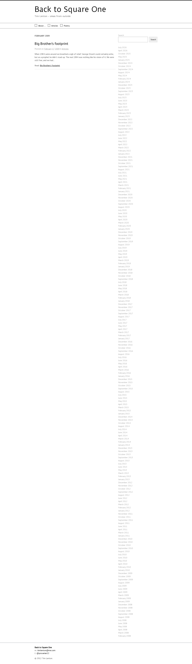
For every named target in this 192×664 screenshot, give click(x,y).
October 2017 (124, 310)
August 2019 (124, 244)
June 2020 (122, 213)
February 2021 (124, 188)
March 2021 (123, 185)
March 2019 (123, 260)
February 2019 (124, 263)
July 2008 (122, 620)
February (48, 48)
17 (53, 48)
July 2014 (122, 429)
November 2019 (125, 235)
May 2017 (122, 326)
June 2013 (122, 466)
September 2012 (125, 492)
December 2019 (125, 232)
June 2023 (122, 100)
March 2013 (123, 473)
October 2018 (124, 276)
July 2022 (122, 135)
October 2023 (124, 88)
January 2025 (124, 60)
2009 (57, 48)
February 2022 (124, 150)
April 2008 (122, 629)
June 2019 (122, 251)
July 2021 (122, 172)
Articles (54, 25)
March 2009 (123, 595)
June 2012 (122, 498)
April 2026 (122, 50)
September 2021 (125, 166)
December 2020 (125, 194)
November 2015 (125, 382)
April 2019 (122, 257)
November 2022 (125, 122)
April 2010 (122, 564)
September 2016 (125, 351)
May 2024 (122, 75)
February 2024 (124, 78)
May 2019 (122, 254)
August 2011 (124, 523)
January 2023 (124, 116)
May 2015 (122, 401)
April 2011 (122, 529)
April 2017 (122, 329)
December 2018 (125, 269)
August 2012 (124, 495)
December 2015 (125, 379)
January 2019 (124, 266)
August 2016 (124, 354)
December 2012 (125, 482)
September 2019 (125, 241)
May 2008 (122, 626)
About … (42, 25)
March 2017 (123, 332)
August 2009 (124, 582)
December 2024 (125, 63)
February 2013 (124, 476)
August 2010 (124, 551)
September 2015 (125, 388)
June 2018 (122, 285)
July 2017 (122, 319)
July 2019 (122, 247)
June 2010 (122, 557)
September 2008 (125, 614)
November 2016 (125, 344)
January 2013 (124, 479)
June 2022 (122, 138)
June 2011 (122, 526)
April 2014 (122, 435)
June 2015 (122, 398)
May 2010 (122, 560)
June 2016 (122, 360)
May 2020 (122, 216)
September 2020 (125, 204)
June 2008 (122, 623)
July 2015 (122, 394)
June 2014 (122, 432)
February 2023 (124, 113)
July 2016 (122, 357)
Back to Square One (70, 9)
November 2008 (125, 607)
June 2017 (122, 323)
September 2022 (125, 128)
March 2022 (123, 147)
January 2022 (124, 153)
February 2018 (124, 297)
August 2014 (124, 426)
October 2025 (124, 53)
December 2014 (125, 416)
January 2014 (124, 445)
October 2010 (124, 545)
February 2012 (124, 507)
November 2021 (125, 160)
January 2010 (124, 570)
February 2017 (124, 335)
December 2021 (125, 157)
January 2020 (124, 229)
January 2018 (124, 301)
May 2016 (122, 363)
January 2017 (124, 338)
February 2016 (124, 373)
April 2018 (122, 291)
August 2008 (124, 617)
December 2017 (125, 304)
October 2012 (124, 488)
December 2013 (125, 448)
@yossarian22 (43, 653)
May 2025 (122, 56)
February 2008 (124, 636)
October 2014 (124, 423)
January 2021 (124, 191)
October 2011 (124, 517)
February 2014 (124, 441)
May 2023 (122, 103)
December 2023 (125, 85)
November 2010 (125, 542)
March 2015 (123, 407)
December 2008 (125, 604)
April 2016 (122, 366)
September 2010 (125, 548)
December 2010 (125, 538)
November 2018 (125, 272)
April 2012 (122, 501)
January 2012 (124, 510)
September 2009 (125, 579)
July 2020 (122, 210)
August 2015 (124, 391)
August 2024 (124, 72)
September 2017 (125, 313)
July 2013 (122, 463)
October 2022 (124, 125)
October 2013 (124, 454)
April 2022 (122, 144)
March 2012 (123, 504)
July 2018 (122, 282)
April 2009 (122, 592)
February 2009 (124, 598)
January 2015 (124, 413)
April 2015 (122, 404)
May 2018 (122, 288)
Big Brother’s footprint (51, 43)
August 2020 (124, 207)
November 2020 (125, 197)
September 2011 (125, 520)
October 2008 (124, 610)
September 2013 (125, 457)
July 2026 (122, 47)
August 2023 (124, 94)
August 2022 (124, 132)
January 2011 (124, 535)
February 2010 (124, 567)
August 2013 (124, 460)
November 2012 (125, 485)
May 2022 (122, 141)
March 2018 (123, 294)
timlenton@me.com (46, 650)
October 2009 (124, 576)
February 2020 (124, 225)
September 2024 (125, 69)
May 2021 (122, 179)
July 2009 (122, 585)
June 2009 (122, 589)
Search (121, 35)
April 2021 (122, 182)
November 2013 (125, 451)
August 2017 (124, 316)
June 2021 (122, 175)
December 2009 (125, 573)
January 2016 (124, 376)
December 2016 (125, 341)
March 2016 (123, 369)
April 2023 (122, 107)
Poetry (67, 25)
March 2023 (123, 110)
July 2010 (122, 554)
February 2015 (124, 410)
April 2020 (122, 219)
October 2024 (124, 66)
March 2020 (123, 222)
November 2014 (125, 420)
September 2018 (125, 279)
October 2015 (124, 385)
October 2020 (124, 200)
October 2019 (124, 238)
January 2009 (124, 601)
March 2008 (123, 632)
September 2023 (125, 91)
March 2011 (123, 532)
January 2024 (124, 81)
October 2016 (124, 348)
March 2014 (123, 438)
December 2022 (125, 119)
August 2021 (124, 169)
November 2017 (125, 307)
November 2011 (125, 513)
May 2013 (122, 470)
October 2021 (124, 163)
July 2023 (122, 97)
